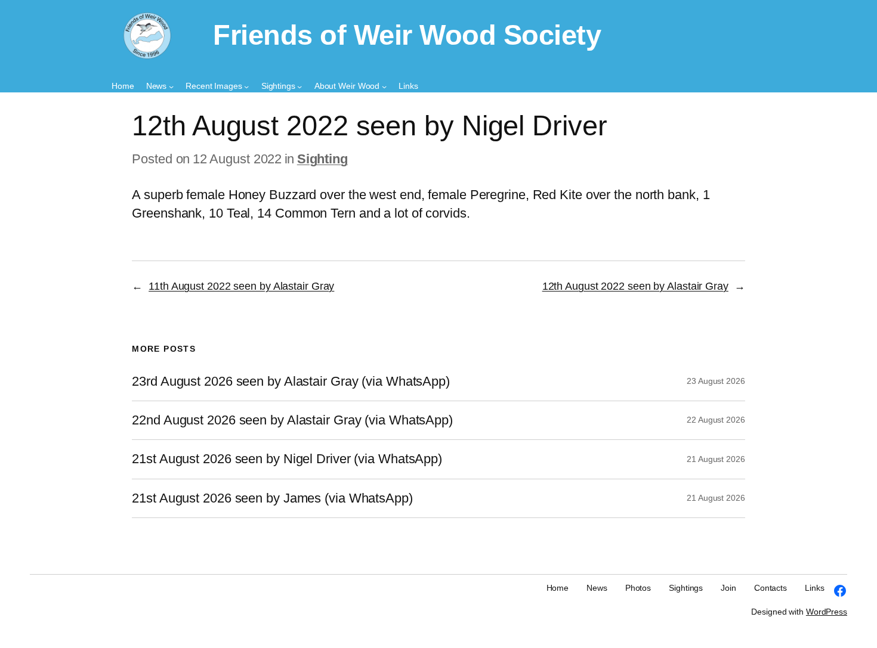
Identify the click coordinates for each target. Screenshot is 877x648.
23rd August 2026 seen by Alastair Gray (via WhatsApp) (291, 381)
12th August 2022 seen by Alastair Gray (635, 286)
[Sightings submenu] (299, 86)
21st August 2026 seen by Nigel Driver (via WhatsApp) (287, 459)
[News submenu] (171, 86)
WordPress (826, 611)
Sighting (322, 158)
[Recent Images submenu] (246, 86)
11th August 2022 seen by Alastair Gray (241, 286)
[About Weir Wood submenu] (384, 86)
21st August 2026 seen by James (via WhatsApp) (272, 498)
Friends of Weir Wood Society (407, 35)
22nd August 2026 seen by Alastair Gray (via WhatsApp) (292, 420)
